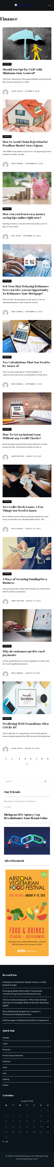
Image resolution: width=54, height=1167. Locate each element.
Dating (6, 1079)
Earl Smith (16, 236)
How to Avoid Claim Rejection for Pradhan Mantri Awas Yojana (25, 143)
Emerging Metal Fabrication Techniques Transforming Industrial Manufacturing (22, 992)
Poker (5, 1085)
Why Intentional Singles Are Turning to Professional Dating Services (22, 1013)
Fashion (6, 1061)
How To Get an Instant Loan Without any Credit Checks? (22, 436)
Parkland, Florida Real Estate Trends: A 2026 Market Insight (24, 983)
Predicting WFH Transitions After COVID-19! (26, 725)
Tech (5, 1043)
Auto (5, 1067)
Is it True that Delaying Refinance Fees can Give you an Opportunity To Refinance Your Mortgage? (26, 289)
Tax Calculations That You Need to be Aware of (26, 364)
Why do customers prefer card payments (23, 653)
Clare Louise (17, 91)
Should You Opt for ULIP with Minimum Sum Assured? (22, 71)
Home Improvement (13, 1055)
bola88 (7, 807)
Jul (6, 1141)
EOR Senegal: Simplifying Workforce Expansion (26, 1020)
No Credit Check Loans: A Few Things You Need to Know (23, 508)
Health (6, 1037)
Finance (7, 64)
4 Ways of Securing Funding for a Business (25, 581)
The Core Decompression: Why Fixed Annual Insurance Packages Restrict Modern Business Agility (26, 1002)
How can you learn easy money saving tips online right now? (24, 216)
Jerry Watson (17, 456)
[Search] (45, 781)
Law (4, 1073)
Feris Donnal (17, 164)
